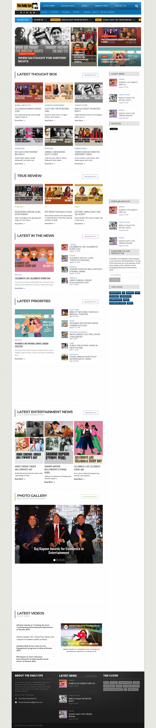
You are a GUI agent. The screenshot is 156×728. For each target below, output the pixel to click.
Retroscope (49, 148)
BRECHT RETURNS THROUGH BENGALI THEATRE (84, 313)
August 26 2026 (123, 103)
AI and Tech (19, 207)
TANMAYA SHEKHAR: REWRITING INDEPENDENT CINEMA (87, 153)
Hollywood (73, 278)
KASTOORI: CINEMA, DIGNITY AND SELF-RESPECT (87, 213)
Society (136, 682)
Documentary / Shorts (117, 303)
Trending (73, 244)
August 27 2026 (75, 251)
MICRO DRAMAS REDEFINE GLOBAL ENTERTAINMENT (28, 213)
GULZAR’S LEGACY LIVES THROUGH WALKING (106, 20)
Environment (74, 354)
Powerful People (133, 19)
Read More (19, 120)
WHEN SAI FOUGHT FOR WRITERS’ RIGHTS (64, 20)
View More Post (90, 413)
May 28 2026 (74, 361)
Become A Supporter (107, 12)
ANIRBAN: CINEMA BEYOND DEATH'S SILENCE (55, 153)
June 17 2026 (74, 284)
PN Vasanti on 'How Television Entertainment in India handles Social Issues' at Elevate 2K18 (32, 659)
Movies (77, 207)
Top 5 (137, 292)
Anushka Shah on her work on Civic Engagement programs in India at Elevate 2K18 (34, 648)
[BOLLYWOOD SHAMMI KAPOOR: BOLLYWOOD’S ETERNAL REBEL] (84, 28)
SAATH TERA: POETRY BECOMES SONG (57, 109)
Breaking (18, 274)
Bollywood (73, 267)
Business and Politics (23, 105)
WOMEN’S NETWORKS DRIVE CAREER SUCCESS (31, 345)
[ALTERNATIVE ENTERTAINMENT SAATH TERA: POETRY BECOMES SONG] (42, 28)
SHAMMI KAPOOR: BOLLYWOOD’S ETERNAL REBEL (86, 270)
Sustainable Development (78, 332)
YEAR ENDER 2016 (125, 296)
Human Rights (74, 310)
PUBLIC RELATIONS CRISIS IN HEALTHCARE (84, 346)
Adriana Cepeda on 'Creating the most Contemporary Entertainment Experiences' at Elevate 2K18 (34, 627)
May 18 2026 (74, 316)
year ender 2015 (115, 292)
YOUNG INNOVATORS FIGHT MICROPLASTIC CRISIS (83, 358)
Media (106, 682)
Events (130, 303)
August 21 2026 (75, 327)
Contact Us (120, 6)
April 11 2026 (74, 350)
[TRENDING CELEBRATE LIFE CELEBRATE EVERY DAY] (119, 48)
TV (46, 207)
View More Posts (90, 75)
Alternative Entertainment (55, 105)
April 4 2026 (74, 339)
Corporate (87, 12)
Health (72, 343)
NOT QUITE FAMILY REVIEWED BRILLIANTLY (26, 153)
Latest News (49, 6)
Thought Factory (45, 19)
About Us (95, 12)
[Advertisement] (59, 386)
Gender (72, 321)
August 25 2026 (75, 262)
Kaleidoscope (20, 148)
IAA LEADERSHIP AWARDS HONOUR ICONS (28, 109)
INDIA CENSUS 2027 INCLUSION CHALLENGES (85, 335)
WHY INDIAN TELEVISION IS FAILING (58, 211)
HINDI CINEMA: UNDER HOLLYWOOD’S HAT (81, 281)
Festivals (87, 19)
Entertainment (109, 686)
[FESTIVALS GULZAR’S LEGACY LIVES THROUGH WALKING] (119, 28)
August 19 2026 (75, 273)
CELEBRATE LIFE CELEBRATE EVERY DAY (32, 278)
